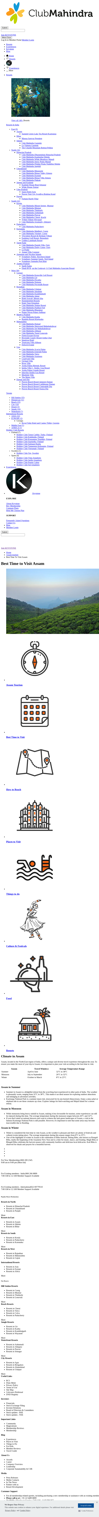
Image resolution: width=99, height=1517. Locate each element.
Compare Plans (12, 508)
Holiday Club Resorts (15, 430)
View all (17, 120)
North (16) (15, 150)
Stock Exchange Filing (15, 1405)
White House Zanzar (30, 187)
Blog (8, 51)
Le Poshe (25, 250)
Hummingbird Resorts (31, 301)
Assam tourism (12, 555)
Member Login (28, 40)
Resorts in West (8, 1249)
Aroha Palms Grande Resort (33, 370)
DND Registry (12, 1394)
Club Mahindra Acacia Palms (34, 349)
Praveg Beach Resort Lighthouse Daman (38, 384)
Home (11, 56)
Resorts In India (12, 125)
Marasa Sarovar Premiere (32, 138)
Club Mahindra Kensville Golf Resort (37, 275)
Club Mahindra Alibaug (31, 331)
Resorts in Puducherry (15, 1240)
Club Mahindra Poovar (31, 215)
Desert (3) (15, 407)
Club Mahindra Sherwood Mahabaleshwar (39, 326)
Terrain (9, 393)
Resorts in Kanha (13, 1329)
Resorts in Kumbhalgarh (16, 1331)
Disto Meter (11, 1383)
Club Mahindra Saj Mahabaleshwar (36, 328)
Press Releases (12, 1478)
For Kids (9, 1446)
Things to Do (11, 1444)
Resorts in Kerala (13, 1238)
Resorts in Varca (12, 1311)
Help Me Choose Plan (15, 510)
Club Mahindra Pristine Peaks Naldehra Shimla (41, 164)
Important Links (8, 1419)
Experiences (11, 47)
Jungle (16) (15, 409)
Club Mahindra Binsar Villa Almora (36, 178)
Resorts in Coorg (13, 1290)
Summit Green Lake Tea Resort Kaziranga (39, 134)
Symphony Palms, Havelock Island (36, 257)
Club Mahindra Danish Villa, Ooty (36, 245)
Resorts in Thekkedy (14, 1295)
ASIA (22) (15, 416)
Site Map (10, 1390)
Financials (10, 1403)
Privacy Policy (10, 1510)
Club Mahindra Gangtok (32, 143)
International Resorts (14, 414)
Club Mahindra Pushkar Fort (33, 308)
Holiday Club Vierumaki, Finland (30, 448)
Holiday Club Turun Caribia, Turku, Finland (34, 435)
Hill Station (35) (17, 397)
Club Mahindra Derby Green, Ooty (36, 247)
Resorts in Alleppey (14, 1347)
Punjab (19, 196)
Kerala (19, 203)
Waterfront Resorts (9, 1340)
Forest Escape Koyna (30, 335)
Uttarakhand (21, 169)
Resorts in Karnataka (14, 1242)
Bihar (18, 136)
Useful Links (6, 1376)
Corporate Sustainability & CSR (19, 1469)
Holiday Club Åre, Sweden (27, 453)
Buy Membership (13, 506)
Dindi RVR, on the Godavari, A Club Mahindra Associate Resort (48, 268)
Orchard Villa (27, 361)
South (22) (15, 201)
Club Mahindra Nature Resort (34, 305)
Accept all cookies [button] (86, 1505)
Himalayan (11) (17, 400)
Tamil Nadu (21, 243)
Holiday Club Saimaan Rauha (28, 444)
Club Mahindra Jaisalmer (32, 291)
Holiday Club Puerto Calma (27, 462)
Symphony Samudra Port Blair (34, 261)
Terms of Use (11, 1387)
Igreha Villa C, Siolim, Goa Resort (36, 368)
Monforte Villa (28, 375)
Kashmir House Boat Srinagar (34, 185)
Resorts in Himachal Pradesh (18, 1206)
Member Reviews (13, 1448)
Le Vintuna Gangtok (30, 145)
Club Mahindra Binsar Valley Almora (37, 173)
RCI (8, 1380)
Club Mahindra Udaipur (31, 289)
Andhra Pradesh (23, 264)
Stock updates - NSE (14, 1415)
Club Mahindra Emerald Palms (34, 352)
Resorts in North (8, 1202)
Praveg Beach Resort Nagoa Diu (35, 389)
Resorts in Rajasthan (14, 1253)
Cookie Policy (25, 1510)
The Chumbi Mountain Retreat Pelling (37, 148)
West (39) (15, 271)
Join (8, 35)
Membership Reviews (15, 1428)
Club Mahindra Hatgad (31, 324)
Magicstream (11, 1426)
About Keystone (13, 503)
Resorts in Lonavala (14, 1297)
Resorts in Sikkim (13, 1224)
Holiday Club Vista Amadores (28, 458)
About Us (5, 1455)
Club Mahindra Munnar (31, 208)
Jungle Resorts (7, 1322)
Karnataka (20, 229)
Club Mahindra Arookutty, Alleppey (36, 222)
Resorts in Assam (13, 1222)
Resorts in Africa (13, 1271)
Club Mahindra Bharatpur (32, 310)
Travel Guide (11, 1451)
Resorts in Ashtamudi (15, 1344)
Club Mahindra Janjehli (31, 166)
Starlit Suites (27, 266)
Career (9, 1462)
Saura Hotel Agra (29, 192)
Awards (9, 1460)
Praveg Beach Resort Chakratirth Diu (37, 386)
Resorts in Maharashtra (15, 1256)
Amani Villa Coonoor (30, 252)
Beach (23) (15, 402)
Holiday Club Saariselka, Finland (30, 442)
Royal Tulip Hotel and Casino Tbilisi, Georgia (40, 423)
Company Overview (14, 1464)
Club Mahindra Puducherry (33, 226)
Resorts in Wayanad (14, 1333)
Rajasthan (20, 287)
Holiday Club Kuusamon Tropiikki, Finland (34, 439)
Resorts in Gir (12, 1326)
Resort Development (14, 1487)
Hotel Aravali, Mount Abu (32, 298)
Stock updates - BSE (14, 1412)
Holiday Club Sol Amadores (28, 465)
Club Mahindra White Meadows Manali (38, 159)
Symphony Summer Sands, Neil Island (37, 259)
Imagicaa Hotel (28, 340)
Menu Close (6, 38)
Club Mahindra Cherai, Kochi (34, 217)
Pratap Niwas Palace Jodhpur (34, 312)
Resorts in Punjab (13, 1211)
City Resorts (6, 1358)
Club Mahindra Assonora (32, 356)
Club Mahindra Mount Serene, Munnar (37, 206)
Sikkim (19, 141)
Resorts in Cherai (13, 1308)
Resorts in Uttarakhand (15, 1208)
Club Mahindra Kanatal (31, 175)
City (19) (15, 404)
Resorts (9, 44)
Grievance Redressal (14, 1392)
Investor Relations (13, 1408)
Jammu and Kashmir (24, 182)
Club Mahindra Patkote (31, 180)
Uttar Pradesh (22, 189)
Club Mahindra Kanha (31, 317)
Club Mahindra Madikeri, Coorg (35, 231)
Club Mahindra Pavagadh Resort (35, 284)
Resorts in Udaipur (14, 1369)
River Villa (26, 363)
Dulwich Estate (28, 345)
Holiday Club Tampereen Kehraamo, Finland (34, 446)
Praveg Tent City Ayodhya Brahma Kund (38, 194)
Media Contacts (12, 1480)
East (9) (14, 129)
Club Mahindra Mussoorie (32, 171)
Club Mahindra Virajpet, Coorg (34, 233)
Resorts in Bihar (12, 1226)
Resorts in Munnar (13, 1293)
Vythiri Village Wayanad (32, 220)
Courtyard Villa (28, 359)
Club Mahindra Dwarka (31, 280)
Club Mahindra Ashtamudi (32, 213)
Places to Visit (12, 1442)
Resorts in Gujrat (13, 1258)
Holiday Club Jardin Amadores (29, 460)
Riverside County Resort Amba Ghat (37, 338)
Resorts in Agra (12, 1362)
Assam (19, 131)
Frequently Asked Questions (17, 520)
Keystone (10, 49)
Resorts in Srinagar (14, 1351)
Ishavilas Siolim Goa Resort (33, 372)
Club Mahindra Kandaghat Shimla (36, 157)
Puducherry (21, 224)
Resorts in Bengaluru (14, 1365)
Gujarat (19, 273)
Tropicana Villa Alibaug (31, 342)
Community (11, 1423)
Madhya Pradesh (23, 315)
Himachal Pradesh (23, 152)
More (3, 1215)
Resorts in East (7, 1217)
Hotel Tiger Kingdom (30, 303)
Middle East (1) (17, 425)
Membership (11, 1430)
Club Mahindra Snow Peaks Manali (36, 162)
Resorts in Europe (13, 1269)
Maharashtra (21, 322)
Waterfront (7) (17, 411)
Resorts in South (8, 1233)
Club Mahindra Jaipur (30, 296)
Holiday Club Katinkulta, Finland (30, 437)
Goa (18, 347)
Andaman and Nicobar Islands (28, 254)
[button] (86, 1511)
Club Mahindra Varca (30, 354)
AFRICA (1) (16, 428)
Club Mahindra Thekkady (32, 210)
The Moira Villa (28, 377)
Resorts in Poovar (13, 1349)
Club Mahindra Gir (29, 277)
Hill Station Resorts (9, 1286)
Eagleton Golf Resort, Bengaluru (35, 238)
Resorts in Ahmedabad (15, 1367)
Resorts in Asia (12, 1267)
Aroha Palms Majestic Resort (33, 366)
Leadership (10, 1466)
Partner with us (12, 1485)
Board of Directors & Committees (20, 1410)
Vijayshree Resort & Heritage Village (37, 236)
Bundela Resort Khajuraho (32, 319)
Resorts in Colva (13, 1313)
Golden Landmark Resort (32, 240)
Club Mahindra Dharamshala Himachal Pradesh (41, 155)
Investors (5, 1399)
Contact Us (10, 523)
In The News (11, 1482)
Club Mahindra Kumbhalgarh (34, 294)
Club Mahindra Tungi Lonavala (34, 333)
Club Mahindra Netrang (31, 282)
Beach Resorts (7, 1304)
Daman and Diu (23, 379)
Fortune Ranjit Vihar (30, 199)
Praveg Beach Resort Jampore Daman (37, 382)
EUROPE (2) (16, 418)
